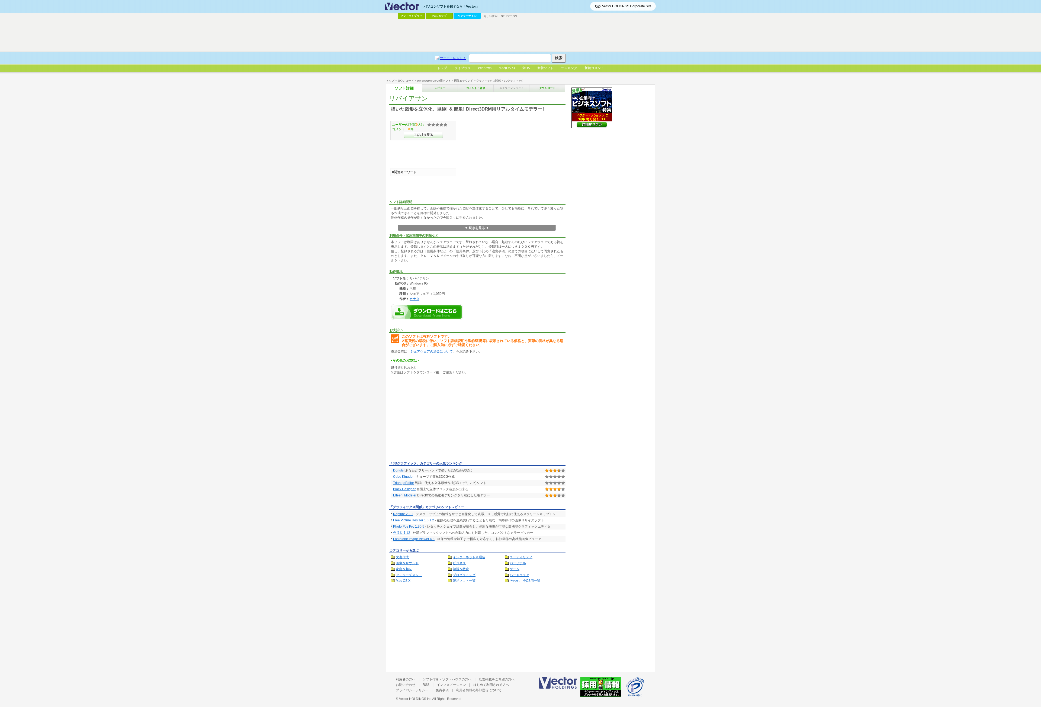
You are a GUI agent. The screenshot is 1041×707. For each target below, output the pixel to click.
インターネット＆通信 (469, 557)
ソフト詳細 (404, 88)
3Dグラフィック (514, 80)
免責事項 (442, 690)
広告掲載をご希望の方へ (497, 679)
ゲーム (514, 569)
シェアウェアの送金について (431, 351)
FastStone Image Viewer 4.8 (414, 539)
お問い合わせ (405, 685)
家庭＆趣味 (404, 569)
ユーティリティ (521, 557)
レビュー (440, 87)
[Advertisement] (434, 419)
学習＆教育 (461, 569)
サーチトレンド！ (453, 58)
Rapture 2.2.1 (403, 514)
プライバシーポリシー (412, 690)
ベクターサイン (467, 15)
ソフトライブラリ (411, 15)
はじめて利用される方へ (491, 685)
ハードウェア (519, 575)
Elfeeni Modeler (404, 495)
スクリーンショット (511, 87)
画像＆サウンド (463, 80)
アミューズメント (409, 575)
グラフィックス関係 (488, 80)
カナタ (414, 299)
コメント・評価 (475, 87)
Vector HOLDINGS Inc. (415, 699)
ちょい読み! (491, 16)
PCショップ (439, 15)
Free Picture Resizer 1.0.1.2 (413, 520)
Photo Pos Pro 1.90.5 (408, 526)
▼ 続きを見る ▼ (477, 228)
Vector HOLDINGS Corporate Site (626, 6)
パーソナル (518, 563)
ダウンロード (405, 80)
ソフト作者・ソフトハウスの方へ (447, 679)
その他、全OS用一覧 (525, 581)
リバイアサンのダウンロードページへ (427, 312)
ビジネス (459, 563)
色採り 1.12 (401, 533)
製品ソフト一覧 (464, 581)
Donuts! (398, 470)
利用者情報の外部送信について (479, 690)
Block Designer (404, 489)
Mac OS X (403, 581)
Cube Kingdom (404, 477)
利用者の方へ (405, 679)
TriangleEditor (403, 483)
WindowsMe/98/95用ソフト (434, 80)
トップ (390, 80)
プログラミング (464, 575)
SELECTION (509, 16)
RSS (426, 685)
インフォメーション (451, 685)
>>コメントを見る (423, 135)
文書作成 (402, 557)
